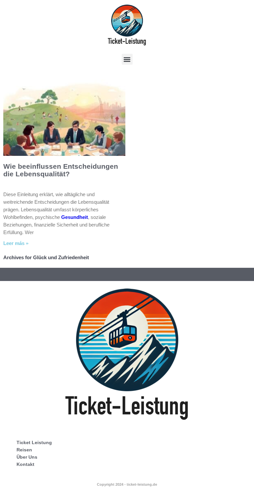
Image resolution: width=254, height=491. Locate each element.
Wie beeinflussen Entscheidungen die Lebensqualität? (60, 170)
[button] (127, 59)
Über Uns (27, 457)
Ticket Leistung (34, 442)
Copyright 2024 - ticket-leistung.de (127, 484)
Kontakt (25, 464)
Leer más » (15, 243)
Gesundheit (74, 217)
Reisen (24, 449)
